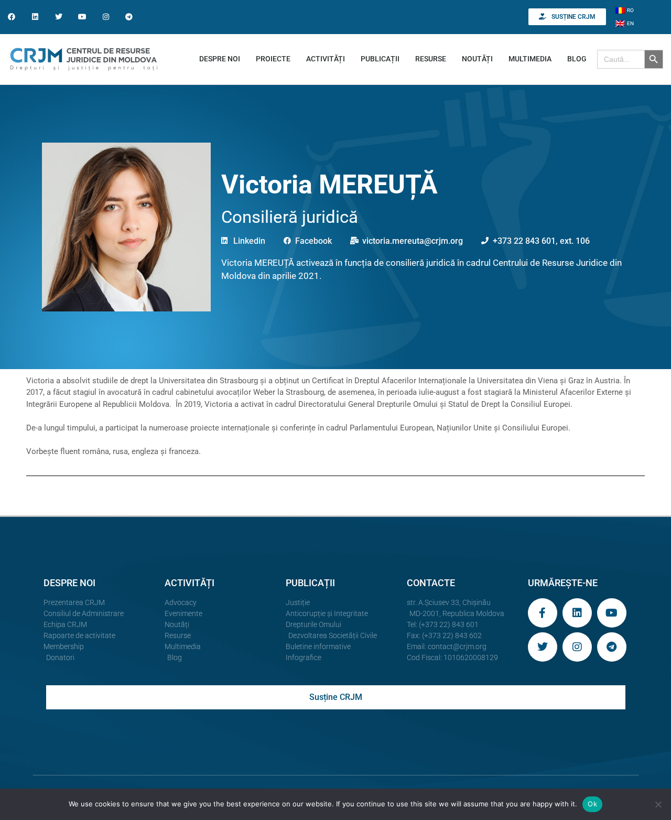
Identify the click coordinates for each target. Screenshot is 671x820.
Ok (592, 804)
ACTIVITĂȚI (325, 59)
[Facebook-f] (542, 613)
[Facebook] (12, 17)
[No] (658, 804)
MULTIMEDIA (529, 59)
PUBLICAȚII (380, 59)
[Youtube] (82, 17)
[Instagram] (105, 17)
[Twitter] (59, 17)
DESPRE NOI (219, 59)
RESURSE (430, 59)
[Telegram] (129, 17)
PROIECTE (273, 59)
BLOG (577, 59)
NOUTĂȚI (477, 59)
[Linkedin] (35, 17)
